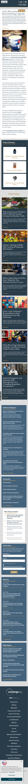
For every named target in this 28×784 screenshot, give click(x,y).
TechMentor (14, 743)
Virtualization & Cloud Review (14, 755)
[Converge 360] (14, 692)
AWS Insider (14, 708)
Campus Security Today (14, 711)
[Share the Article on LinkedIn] (21, 11)
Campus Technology (14, 714)
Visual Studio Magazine (14, 758)
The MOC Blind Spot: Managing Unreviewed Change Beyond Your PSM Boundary (13, 665)
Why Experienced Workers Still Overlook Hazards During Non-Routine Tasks (14, 214)
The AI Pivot (14, 749)
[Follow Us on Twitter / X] (23, 2)
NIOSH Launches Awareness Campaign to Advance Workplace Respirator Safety (14, 522)
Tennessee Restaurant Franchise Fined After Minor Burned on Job (14, 538)
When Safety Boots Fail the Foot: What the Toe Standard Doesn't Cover (14, 280)
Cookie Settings (11, 775)
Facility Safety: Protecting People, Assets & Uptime (13, 585)
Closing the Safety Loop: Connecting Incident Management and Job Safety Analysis (13, 605)
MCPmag (14, 722)
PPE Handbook (7, 482)
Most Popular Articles (11, 512)
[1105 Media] (14, 698)
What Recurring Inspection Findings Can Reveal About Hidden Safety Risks (14, 347)
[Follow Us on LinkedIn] (21, 2)
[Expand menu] (25, 2)
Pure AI (14, 728)
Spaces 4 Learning (14, 740)
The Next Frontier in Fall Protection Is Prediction (13, 448)
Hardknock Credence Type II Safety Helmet (14, 183)
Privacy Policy (13, 563)
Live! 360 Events (14, 719)
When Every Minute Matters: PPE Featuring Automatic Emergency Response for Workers (11, 595)
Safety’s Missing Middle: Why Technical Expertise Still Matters (13, 247)
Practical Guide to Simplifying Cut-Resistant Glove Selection (12, 675)
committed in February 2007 (14, 131)
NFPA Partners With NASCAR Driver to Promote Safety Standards (15, 516)
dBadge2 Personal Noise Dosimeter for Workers (14, 157)
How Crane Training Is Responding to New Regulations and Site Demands (12, 314)
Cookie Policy (11, 772)
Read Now (5, 227)
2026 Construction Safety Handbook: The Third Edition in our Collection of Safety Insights (13, 497)
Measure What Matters (9, 660)
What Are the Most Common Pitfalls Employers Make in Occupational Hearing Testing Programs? (12, 650)
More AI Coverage (8, 473)
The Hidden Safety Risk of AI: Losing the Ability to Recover (13, 434)
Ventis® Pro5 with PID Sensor (15, 170)
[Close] (21, 761)
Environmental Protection (14, 717)
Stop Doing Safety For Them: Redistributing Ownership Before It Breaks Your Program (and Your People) (13, 623)
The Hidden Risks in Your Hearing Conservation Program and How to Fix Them (13, 633)
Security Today (14, 737)
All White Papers (8, 679)
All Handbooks (7, 505)
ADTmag (14, 705)
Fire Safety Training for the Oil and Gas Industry (13, 670)
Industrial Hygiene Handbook (11, 502)
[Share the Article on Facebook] (19, 11)
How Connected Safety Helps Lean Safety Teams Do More (12, 422)
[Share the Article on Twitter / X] (23, 11)
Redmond (14, 731)
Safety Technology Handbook (11, 493)
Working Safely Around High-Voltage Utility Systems (13, 613)
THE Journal (14, 752)
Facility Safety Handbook (9, 489)
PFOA (19, 112)
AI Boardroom (14, 702)
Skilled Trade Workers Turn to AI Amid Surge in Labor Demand (13, 411)
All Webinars (7, 639)
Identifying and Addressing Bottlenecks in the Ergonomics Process (13, 655)
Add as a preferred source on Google (23, 5)
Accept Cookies (11, 779)
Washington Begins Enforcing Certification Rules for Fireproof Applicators (15, 528)
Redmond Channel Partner (14, 734)
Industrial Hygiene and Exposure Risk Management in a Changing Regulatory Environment (12, 382)
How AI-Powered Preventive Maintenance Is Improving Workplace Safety (13, 462)
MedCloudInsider (14, 725)
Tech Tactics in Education (14, 746)
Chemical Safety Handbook (10, 486)
